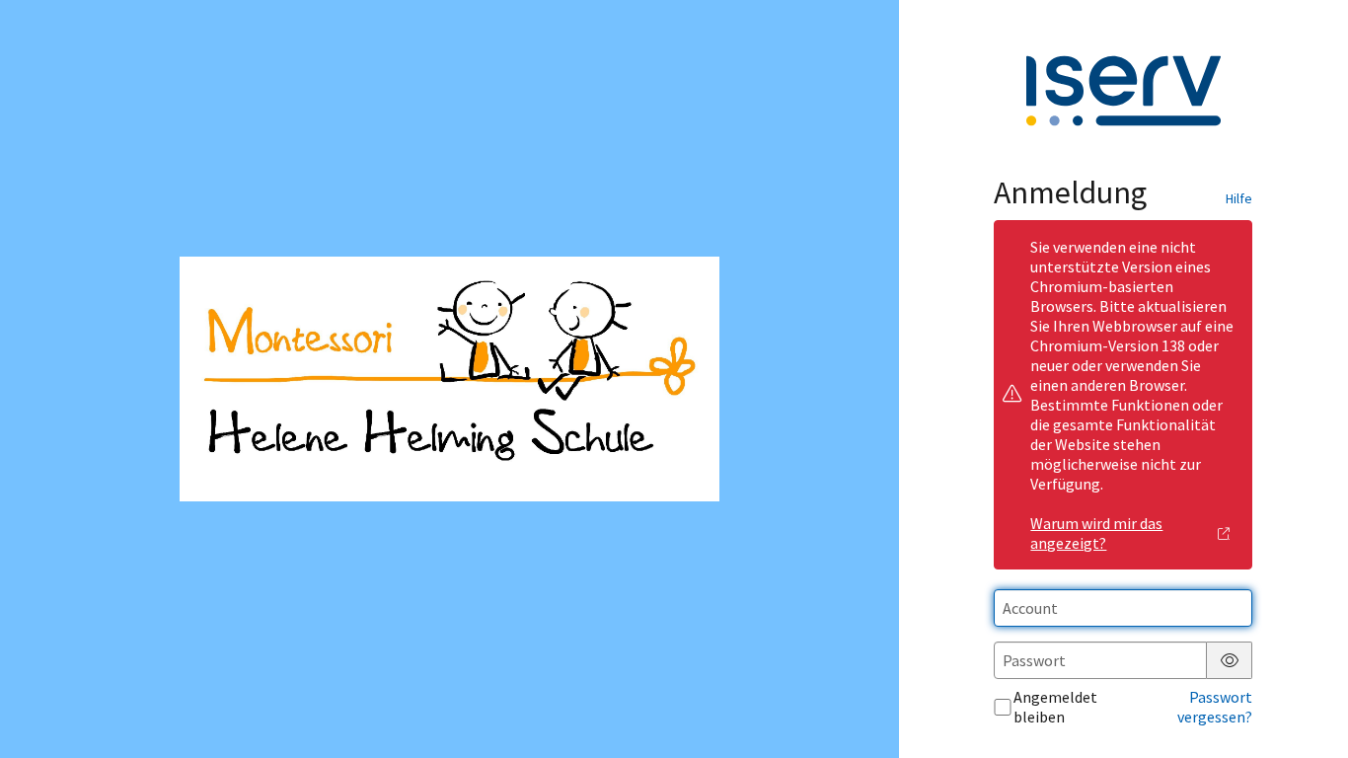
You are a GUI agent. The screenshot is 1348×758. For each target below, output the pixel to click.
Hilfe (1239, 198)
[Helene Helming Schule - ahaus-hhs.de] (449, 379)
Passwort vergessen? (1214, 706)
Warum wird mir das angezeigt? (1096, 533)
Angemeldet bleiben (1055, 706)
